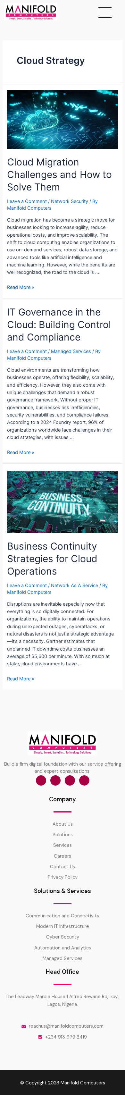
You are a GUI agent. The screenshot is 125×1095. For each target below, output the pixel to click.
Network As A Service (74, 585)
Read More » (20, 287)
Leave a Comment (27, 201)
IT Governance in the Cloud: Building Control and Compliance (59, 324)
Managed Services (71, 351)
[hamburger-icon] (105, 12)
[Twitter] (55, 780)
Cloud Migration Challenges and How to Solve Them (59, 174)
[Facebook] (41, 780)
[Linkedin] (84, 780)
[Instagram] (70, 780)
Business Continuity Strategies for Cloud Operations (52, 558)
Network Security (69, 201)
